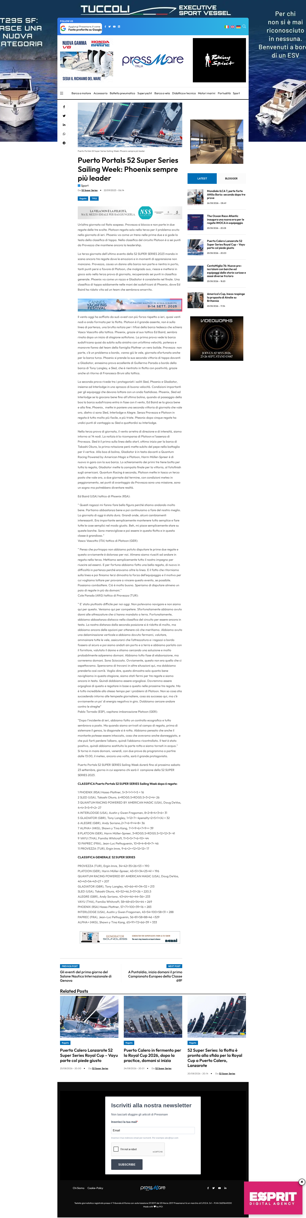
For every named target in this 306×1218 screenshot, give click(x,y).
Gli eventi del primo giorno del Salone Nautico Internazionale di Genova (86, 976)
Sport (236, 93)
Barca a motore (81, 93)
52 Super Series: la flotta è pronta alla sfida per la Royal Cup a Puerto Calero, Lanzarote (215, 1057)
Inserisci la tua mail (124, 1121)
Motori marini (206, 93)
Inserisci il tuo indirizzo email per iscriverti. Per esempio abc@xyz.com (144, 1138)
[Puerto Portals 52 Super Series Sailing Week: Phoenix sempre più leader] (64, 125)
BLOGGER (231, 178)
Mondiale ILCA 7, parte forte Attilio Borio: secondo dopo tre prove (226, 194)
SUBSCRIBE (126, 1164)
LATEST (202, 178)
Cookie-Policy (95, 1188)
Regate (83, 198)
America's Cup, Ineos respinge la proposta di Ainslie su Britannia (226, 297)
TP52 (94, 198)
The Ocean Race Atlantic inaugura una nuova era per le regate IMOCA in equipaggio (225, 219)
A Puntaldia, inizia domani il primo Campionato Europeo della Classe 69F (155, 976)
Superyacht (144, 93)
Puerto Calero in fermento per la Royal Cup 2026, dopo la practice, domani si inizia (152, 1055)
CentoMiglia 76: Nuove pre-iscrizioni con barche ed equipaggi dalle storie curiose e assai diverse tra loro (226, 271)
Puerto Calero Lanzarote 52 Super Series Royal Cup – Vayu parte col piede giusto (226, 244)
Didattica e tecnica (184, 93)
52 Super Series (89, 190)
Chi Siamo (78, 1188)
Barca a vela (162, 93)
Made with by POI (153, 1206)
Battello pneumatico (122, 93)
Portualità (224, 93)
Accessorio (100, 93)
